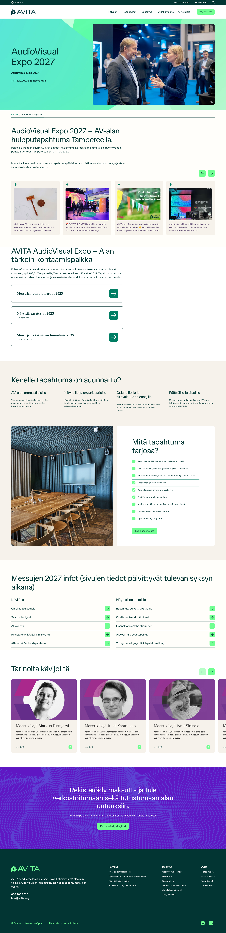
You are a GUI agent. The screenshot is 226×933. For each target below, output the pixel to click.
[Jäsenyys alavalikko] (153, 11)
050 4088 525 (19, 894)
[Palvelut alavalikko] (118, 11)
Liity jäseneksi (205, 12)
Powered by (34, 923)
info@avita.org (20, 898)
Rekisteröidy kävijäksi (113, 826)
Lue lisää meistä (144, 530)
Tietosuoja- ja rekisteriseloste (63, 923)
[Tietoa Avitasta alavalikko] (190, 2)
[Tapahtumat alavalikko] (137, 11)
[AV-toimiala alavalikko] (191, 11)
